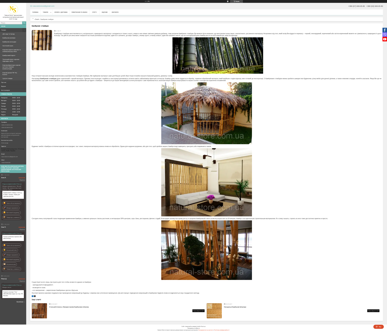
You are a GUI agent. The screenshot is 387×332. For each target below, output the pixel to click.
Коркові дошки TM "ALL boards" (10, 73)
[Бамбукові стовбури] (42, 40)
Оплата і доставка (60, 12)
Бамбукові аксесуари (9, 42)
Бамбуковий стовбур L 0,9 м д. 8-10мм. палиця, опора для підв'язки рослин (12, 194)
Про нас (3, 82)
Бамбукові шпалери (9, 38)
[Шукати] (24, 22)
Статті (94, 12)
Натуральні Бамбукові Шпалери (235, 307)
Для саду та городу (9, 34)
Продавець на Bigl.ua (193, 328)
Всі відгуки (20, 302)
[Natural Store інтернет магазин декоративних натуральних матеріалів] (13, 9)
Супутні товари (7, 78)
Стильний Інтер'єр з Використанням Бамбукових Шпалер (69, 307)
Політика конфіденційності (221, 330)
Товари (3, 30)
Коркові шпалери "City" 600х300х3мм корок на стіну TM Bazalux (13, 293)
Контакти (115, 12)
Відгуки (3, 86)
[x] (35, 296)
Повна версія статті (198, 311)
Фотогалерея (5, 90)
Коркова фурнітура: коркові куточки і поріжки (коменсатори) (11, 67)
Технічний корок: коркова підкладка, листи (11, 60)
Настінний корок (8, 46)
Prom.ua (203, 326)
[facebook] (32, 296)
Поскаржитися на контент (205, 330)
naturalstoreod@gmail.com (9, 157)
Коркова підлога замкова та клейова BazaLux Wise (12, 50)
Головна (35, 12)
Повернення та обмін (79, 12)
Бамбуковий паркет (9, 55)
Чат (380, 327)
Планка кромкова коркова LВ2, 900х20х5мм (12, 237)
